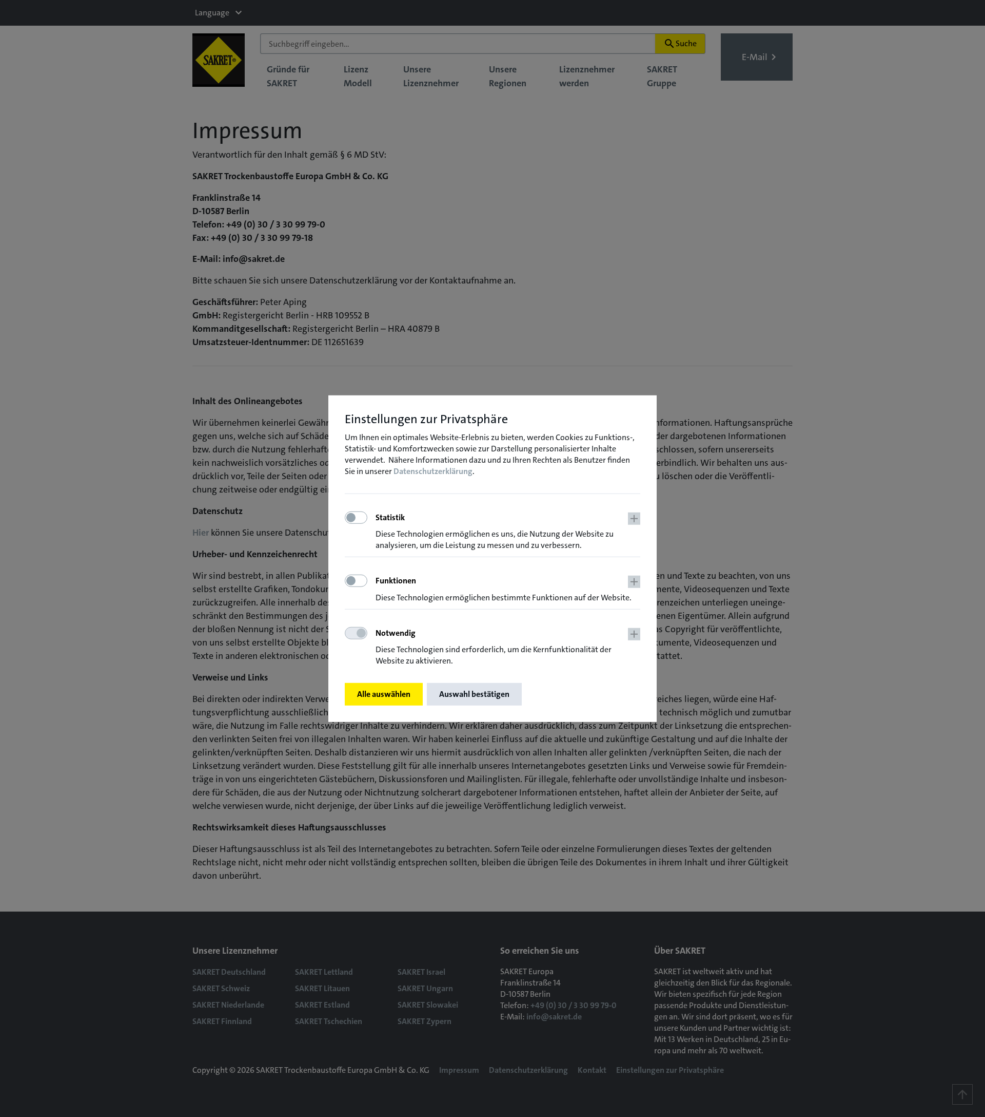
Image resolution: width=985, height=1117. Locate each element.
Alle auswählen (383, 694)
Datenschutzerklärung (432, 471)
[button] (508, 532)
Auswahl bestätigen (474, 694)
